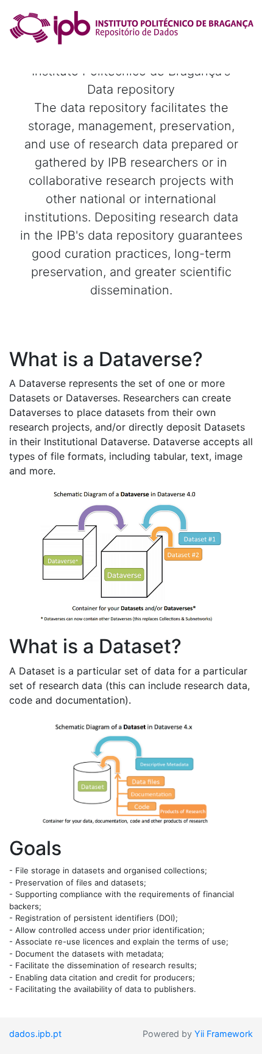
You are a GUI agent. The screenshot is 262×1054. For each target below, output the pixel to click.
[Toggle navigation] (27, 56)
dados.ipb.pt (35, 1033)
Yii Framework (223, 1033)
